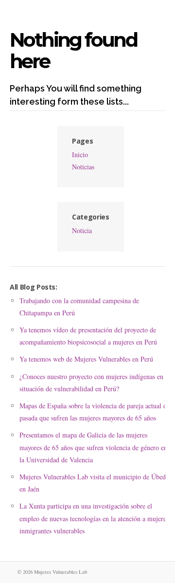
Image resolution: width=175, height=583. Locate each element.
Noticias (83, 166)
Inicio (80, 154)
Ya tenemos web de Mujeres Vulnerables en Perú (86, 359)
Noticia (82, 230)
